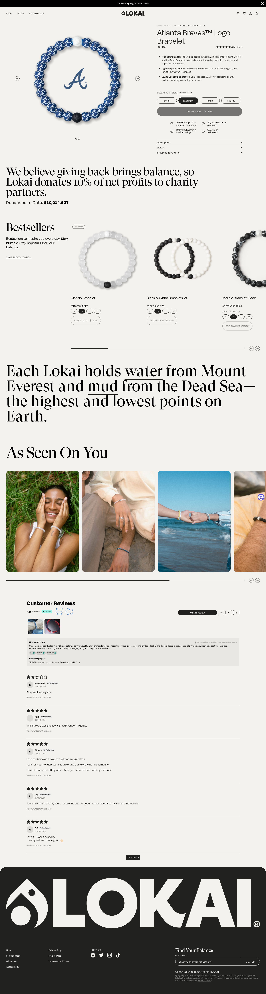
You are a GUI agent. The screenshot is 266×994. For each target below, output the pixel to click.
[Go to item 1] (35, 626)
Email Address (181, 955)
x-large (231, 100)
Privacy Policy (55, 955)
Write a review (197, 612)
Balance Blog (54, 950)
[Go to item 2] (52, 626)
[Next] (257, 348)
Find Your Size (185, 92)
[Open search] (221, 612)
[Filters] (229, 612)
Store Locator (13, 955)
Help (8, 950)
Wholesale (11, 961)
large (210, 100)
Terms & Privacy (204, 980)
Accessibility (12, 966)
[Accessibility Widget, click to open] (261, 497)
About (20, 13)
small (167, 100)
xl (97, 311)
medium (188, 100)
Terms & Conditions (58, 961)
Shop (9, 13)
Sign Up (250, 961)
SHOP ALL (168, 25)
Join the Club (36, 13)
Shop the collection (18, 257)
